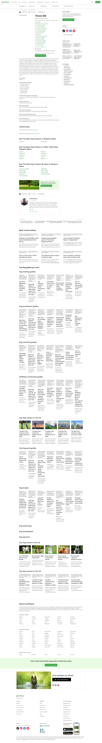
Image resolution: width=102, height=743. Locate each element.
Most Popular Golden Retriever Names (63, 557)
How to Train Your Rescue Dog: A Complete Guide (79, 285)
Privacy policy (19, 709)
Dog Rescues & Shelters (69, 84)
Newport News (55, 20)
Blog (19, 2)
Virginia (48, 20)
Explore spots (42, 705)
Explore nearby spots (68, 19)
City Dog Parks (67, 74)
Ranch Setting (68, 400)
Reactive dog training (42, 28)
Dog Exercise (66, 79)
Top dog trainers (40, 2)
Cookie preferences (20, 711)
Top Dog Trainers (67, 72)
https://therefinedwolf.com (40, 46)
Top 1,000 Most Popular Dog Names (23, 557)
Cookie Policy (25, 739)
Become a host (54, 2)
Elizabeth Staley (44, 141)
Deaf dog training (41, 25)
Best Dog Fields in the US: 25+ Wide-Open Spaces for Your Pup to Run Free (32, 289)
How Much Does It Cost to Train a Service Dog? (51, 285)
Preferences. (52, 739)
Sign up (97, 2)
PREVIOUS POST (22, 219)
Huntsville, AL (43, 153)
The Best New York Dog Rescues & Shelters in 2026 (77, 581)
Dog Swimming (67, 81)
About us (18, 703)
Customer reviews (43, 711)
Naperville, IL (22, 155)
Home (41, 703)
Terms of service (19, 707)
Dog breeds (47, 2)
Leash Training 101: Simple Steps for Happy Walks (78, 57)
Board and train (22, 170)
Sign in (92, 2)
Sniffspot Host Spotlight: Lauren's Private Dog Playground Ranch (78, 51)
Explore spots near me (46, 185)
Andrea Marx (22, 141)
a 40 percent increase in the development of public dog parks (22, 402)
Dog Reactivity (43, 6)
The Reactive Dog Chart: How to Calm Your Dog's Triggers (40, 359)
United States (41, 20)
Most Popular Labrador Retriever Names (76, 557)
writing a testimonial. (35, 133)
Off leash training (41, 31)
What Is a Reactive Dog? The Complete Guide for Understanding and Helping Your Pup (59, 360)
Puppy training (41, 32)
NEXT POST (80, 219)
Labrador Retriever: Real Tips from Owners (41, 501)
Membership (42, 707)
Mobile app (42, 716)
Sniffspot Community (68, 6)
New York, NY (44, 155)
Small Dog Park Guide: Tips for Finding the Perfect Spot (79, 461)
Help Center (18, 713)
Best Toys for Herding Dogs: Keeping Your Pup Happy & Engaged (41, 323)
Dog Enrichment (55, 6)
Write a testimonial (40, 55)
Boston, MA (43, 151)
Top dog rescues (31, 2)
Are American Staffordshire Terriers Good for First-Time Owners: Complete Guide (60, 507)
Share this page (69, 34)
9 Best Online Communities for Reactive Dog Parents (70, 355)
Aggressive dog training (43, 23)
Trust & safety (19, 705)
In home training (41, 26)
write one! (35, 129)
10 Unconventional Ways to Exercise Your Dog (40, 222)
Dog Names (66, 82)
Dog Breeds (66, 76)
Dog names (24, 2)
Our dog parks (14, 2)
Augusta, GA (21, 151)
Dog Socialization (67, 77)
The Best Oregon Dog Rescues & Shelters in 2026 (37, 581)
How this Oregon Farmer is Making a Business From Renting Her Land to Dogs (60, 395)
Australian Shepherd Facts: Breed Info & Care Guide (70, 501)
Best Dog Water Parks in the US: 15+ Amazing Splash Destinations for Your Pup (23, 325)
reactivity (74, 259)
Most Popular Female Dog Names (49, 557)
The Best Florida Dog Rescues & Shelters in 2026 (63, 581)
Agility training (44, 168)
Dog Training (31, 6)
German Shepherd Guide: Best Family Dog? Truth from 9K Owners (54, 222)
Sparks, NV (43, 158)
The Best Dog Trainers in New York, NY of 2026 (76, 433)
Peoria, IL (43, 156)
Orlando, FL (21, 156)
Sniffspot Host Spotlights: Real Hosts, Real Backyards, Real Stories (77, 45)
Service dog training (42, 29)
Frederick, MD (22, 153)
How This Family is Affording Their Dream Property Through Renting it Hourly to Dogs (41, 396)
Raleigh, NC (21, 158)
